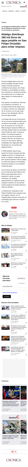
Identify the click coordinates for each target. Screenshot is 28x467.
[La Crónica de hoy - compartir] (26, 233)
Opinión (24, 11)
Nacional (4, 11)
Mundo (17, 11)
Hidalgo (3, 22)
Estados (14, 207)
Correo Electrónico (8, 286)
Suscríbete (6, 296)
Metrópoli (11, 11)
